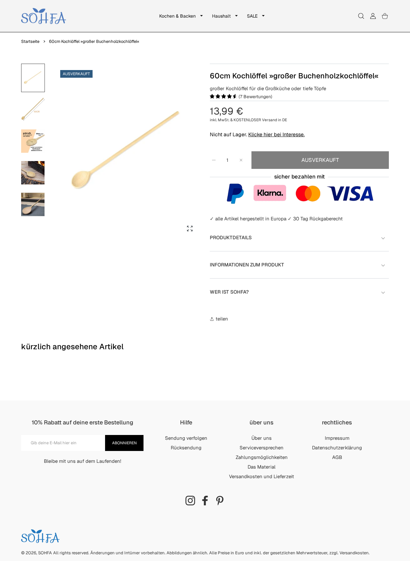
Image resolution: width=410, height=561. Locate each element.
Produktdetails (231, 237)
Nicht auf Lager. (257, 134)
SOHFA (45, 553)
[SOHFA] (43, 16)
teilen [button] (222, 319)
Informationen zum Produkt (247, 265)
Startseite (30, 41)
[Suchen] (361, 16)
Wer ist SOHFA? (229, 292)
